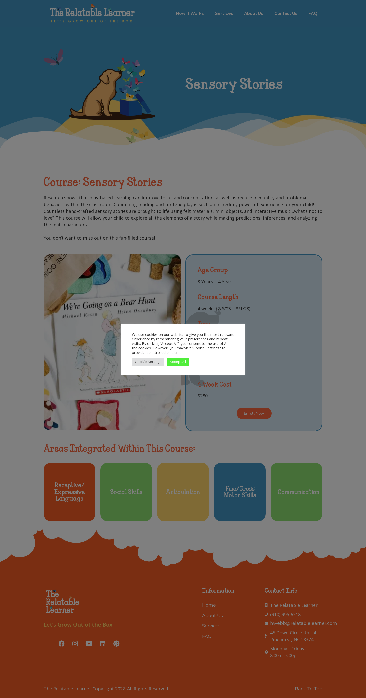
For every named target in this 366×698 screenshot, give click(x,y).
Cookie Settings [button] (148, 362)
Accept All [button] (178, 362)
